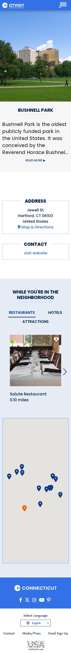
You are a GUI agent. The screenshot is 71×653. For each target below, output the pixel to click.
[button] (40, 504)
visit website (35, 253)
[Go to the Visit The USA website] (35, 645)
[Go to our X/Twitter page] (27, 600)
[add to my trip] (56, 339)
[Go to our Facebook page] (20, 600)
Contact (9, 633)
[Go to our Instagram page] (34, 600)
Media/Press (31, 633)
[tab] (22, 312)
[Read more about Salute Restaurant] (35, 362)
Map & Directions (37, 227)
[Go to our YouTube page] (41, 600)
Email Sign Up (58, 633)
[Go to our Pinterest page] (49, 600)
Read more (34, 160)
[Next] (65, 372)
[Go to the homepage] (13, 5)
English (36, 623)
